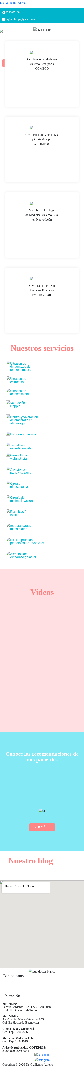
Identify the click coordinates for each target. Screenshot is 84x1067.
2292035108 (13, 992)
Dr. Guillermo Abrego (13, 2)
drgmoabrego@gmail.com (20, 984)
